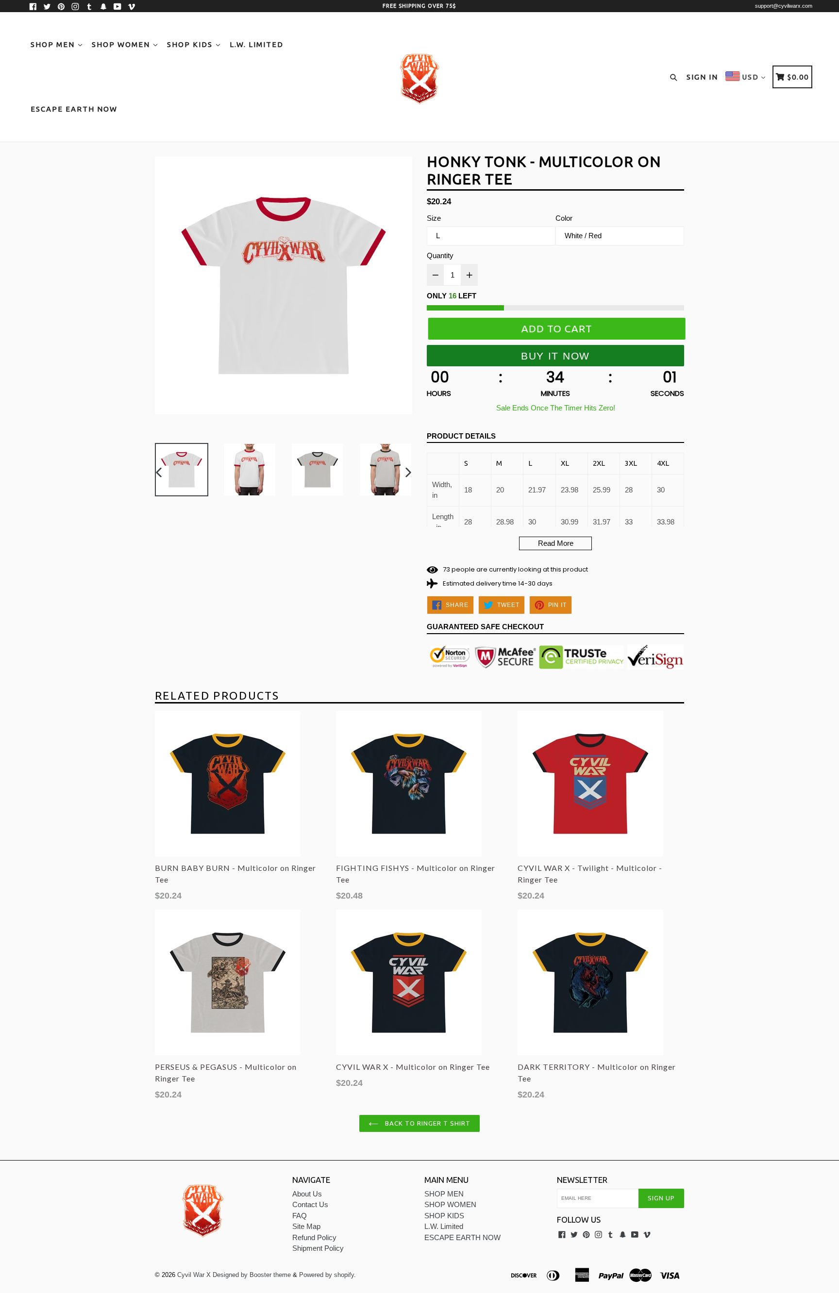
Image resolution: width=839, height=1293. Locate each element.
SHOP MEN (54, 44)
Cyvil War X (194, 1274)
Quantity (440, 255)
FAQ (299, 1215)
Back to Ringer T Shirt (427, 1123)
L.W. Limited (257, 44)
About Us (307, 1194)
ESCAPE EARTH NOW (74, 109)
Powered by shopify (326, 1274)
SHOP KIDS (191, 44)
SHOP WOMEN (122, 44)
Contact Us (310, 1204)
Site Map (306, 1226)
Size (434, 218)
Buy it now (555, 355)
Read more (555, 543)
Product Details (461, 436)
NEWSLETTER (582, 1179)
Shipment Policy (318, 1248)
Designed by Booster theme (252, 1274)
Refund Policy (314, 1237)
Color (563, 218)
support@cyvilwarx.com (783, 6)
